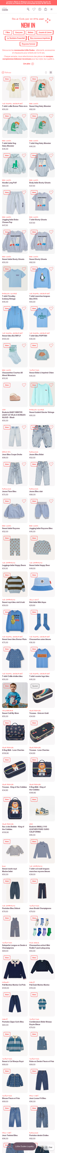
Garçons (19, 32)
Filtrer (8, 72)
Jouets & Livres (45, 32)
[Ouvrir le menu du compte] (40, 9)
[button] (28, 63)
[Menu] (52, 9)
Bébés (30, 32)
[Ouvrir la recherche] (28, 9)
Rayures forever (28, 44)
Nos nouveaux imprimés (40, 38)
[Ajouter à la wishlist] (24, 79)
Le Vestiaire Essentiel (16, 38)
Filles (8, 32)
